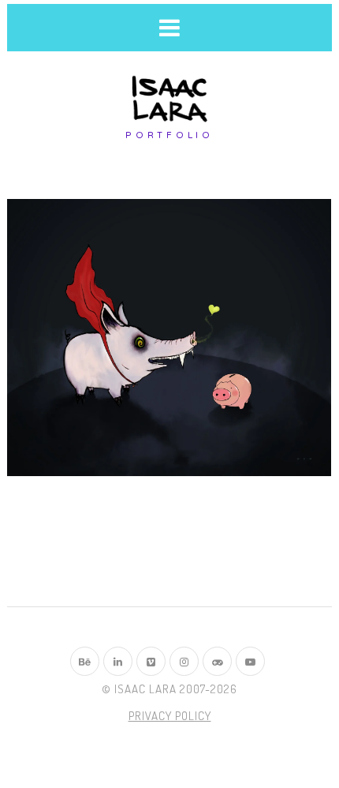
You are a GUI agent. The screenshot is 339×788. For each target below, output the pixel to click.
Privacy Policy (170, 715)
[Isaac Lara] (169, 100)
